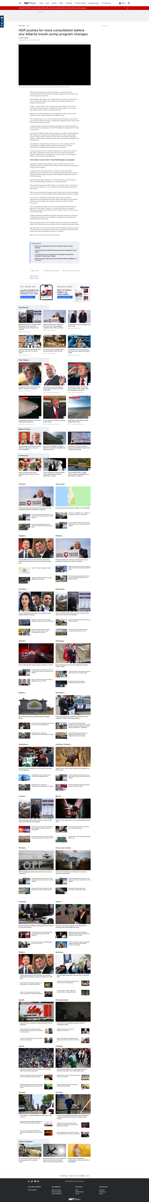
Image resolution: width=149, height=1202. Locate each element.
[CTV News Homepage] (30, 3)
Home (41, 3)
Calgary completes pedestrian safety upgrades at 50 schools (41, 578)
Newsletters (82, 1175)
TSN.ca (77, 1193)
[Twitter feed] (29, 1181)
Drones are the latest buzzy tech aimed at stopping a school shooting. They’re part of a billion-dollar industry (73, 1117)
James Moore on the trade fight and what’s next (79, 325)
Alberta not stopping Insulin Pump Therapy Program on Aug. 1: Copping (54, 246)
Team (87, 1175)
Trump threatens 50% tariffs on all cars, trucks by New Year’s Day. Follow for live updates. (42, 516)
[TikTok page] (32, 1181)
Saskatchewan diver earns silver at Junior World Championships (41, 775)
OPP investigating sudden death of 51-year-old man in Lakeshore (35, 872)
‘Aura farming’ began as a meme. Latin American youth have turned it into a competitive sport (72, 1070)
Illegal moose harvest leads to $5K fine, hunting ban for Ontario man (73, 769)
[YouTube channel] (35, 1181)
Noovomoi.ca (102, 1191)
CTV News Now (106, 3)
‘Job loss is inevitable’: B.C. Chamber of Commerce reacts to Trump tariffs (71, 872)
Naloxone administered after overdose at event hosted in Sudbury (79, 785)
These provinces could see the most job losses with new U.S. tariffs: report (30, 351)
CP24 (76, 1189)
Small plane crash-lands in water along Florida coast (78, 421)
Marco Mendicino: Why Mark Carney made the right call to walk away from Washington (30, 447)
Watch (61, 3)
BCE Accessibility (32, 1189)
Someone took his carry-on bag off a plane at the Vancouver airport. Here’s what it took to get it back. (54, 1160)
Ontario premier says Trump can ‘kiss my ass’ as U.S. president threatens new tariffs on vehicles (53, 326)
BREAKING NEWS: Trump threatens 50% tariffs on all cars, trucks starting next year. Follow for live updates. (30, 327)
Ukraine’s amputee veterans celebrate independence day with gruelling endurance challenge (79, 943)
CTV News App (64, 1175)
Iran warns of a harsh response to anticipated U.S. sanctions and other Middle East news (71, 926)
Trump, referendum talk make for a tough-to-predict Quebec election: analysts (35, 613)
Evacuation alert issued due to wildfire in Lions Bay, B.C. (73, 508)
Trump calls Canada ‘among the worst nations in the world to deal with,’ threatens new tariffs (78, 388)
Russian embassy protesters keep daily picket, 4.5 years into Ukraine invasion (36, 926)
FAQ (77, 1175)
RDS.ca (101, 1193)
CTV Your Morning (80, 3)
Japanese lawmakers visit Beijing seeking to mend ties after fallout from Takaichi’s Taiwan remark (78, 934)
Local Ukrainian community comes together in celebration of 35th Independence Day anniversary (77, 734)
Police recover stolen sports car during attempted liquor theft (73, 820)
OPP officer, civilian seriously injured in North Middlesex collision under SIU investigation (42, 828)
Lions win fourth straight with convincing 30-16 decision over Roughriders (35, 769)
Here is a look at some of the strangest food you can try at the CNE (29, 474)
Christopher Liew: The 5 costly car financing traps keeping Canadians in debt (79, 351)
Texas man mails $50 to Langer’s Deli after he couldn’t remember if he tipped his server (54, 447)
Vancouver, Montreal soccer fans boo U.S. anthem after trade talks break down (35, 1070)
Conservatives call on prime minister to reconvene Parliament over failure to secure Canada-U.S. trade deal (35, 561)
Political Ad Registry (57, 1193)
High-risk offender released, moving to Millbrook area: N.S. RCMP (42, 680)
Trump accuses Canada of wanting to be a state (54, 421)
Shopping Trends (93, 3)
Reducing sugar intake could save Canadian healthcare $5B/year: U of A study (56, 259)
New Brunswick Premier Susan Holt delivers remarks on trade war (29, 387)
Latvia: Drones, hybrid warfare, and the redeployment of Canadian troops (29, 1160)
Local (47, 3)
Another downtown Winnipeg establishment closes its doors (76, 682)
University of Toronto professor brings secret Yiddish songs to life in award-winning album (79, 447)
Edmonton (22, 25)
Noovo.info (102, 1189)
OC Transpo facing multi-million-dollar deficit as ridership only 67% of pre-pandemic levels (78, 577)
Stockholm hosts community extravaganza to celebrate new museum (42, 785)
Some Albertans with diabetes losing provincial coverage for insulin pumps (55, 251)
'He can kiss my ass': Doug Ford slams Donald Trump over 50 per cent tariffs (53, 388)
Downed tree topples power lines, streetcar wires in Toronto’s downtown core (41, 526)
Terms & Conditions (56, 1191)
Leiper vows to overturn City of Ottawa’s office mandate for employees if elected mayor (79, 568)
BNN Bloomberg (79, 1191)
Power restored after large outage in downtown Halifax (36, 665)
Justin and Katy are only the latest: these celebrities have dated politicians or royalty (54, 474)
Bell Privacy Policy (56, 1189)
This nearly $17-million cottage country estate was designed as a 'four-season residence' (78, 474)
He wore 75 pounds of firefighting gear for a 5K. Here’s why (41, 942)
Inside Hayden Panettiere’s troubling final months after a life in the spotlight (79, 1160)
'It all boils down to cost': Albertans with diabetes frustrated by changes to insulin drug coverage (54, 255)
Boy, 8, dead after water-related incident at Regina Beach (34, 717)
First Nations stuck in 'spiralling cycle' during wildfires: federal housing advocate (41, 934)
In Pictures (68, 3)
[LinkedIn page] (38, 1181)
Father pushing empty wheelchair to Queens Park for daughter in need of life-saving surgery (72, 717)
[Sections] (20, 3)
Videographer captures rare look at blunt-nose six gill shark (30, 421)
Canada (54, 3)
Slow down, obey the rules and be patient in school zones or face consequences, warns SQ (40, 631)
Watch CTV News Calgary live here (41, 568)
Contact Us (71, 1175)
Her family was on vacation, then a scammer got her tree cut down (53, 350)
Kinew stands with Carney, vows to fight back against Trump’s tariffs (72, 665)
